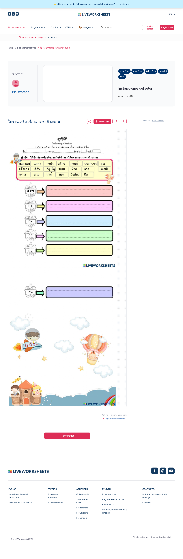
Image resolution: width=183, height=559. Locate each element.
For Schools (81, 517)
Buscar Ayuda (108, 504)
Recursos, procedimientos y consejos (114, 511)
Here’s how (123, 4)
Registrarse (167, 27)
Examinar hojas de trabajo (20, 502)
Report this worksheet (115, 419)
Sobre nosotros (109, 494)
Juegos (87, 27)
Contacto (146, 502)
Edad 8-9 (151, 71)
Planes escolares (55, 502)
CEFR (68, 27)
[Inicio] (94, 14)
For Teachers (82, 507)
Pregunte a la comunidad (113, 499)
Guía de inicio (82, 494)
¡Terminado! (67, 435)
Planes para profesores (53, 496)
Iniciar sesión (150, 27)
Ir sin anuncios (158, 120)
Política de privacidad (161, 537)
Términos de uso (140, 537)
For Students (82, 512)
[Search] (102, 27)
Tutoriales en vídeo (82, 501)
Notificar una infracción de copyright (154, 496)
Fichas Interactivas (17, 27)
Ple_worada (20, 92)
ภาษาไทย (124, 71)
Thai (122, 76)
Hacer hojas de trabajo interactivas (18, 496)
